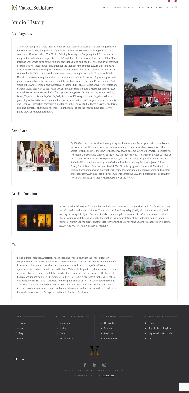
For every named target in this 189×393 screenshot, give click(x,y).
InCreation (108, 376)
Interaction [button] (145, 8)
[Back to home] (32, 7)
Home (159, 8)
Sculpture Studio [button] (124, 8)
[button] (94, 381)
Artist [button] (106, 8)
